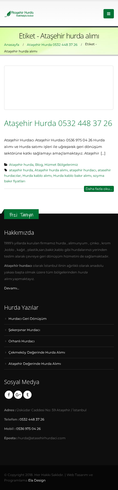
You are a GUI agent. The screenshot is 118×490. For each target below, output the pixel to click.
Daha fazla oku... (99, 189)
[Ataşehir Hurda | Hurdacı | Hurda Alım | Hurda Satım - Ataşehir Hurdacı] (19, 13)
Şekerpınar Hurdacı (24, 330)
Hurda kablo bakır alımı (72, 176)
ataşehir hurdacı (82, 170)
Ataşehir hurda (21, 165)
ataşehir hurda (21, 170)
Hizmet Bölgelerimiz (61, 165)
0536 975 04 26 (28, 429)
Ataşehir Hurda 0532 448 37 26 (58, 123)
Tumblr (27, 395)
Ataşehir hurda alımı (51, 170)
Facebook (9, 395)
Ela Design (37, 480)
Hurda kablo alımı (37, 176)
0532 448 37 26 (31, 419)
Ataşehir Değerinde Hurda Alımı (35, 364)
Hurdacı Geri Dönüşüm (28, 319)
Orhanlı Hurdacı (22, 341)
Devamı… (11, 288)
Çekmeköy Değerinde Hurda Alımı (37, 352)
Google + (18, 395)
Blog (39, 165)
